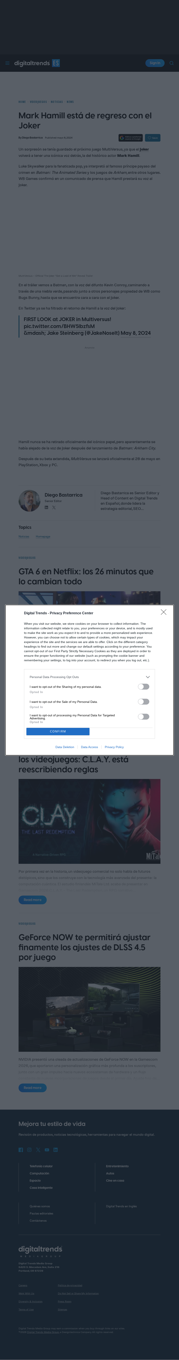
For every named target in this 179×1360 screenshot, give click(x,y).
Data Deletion (64, 747)
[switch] (143, 687)
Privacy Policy (114, 747)
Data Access (89, 747)
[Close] (165, 613)
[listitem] (89, 677)
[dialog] (89, 680)
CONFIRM (58, 731)
